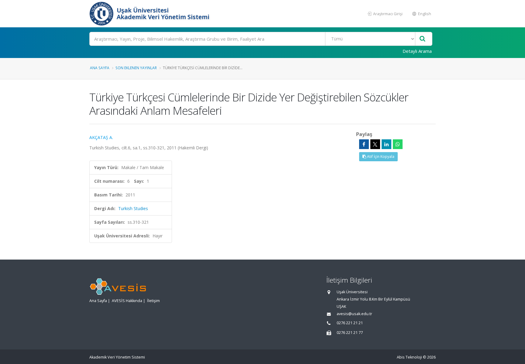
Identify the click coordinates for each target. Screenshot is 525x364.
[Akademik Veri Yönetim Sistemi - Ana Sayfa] (102, 13)
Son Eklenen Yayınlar (136, 67)
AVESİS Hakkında (127, 300)
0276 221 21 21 (350, 322)
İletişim (153, 300)
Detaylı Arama (417, 51)
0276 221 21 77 (350, 332)
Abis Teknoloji (409, 357)
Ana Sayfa (99, 67)
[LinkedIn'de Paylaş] (386, 144)
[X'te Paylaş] (375, 144)
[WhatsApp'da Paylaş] (398, 144)
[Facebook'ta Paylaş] (364, 144)
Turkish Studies (133, 208)
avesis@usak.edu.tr (354, 313)
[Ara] (422, 39)
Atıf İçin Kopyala (380, 156)
